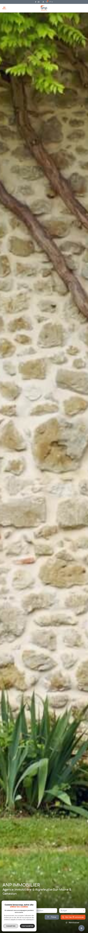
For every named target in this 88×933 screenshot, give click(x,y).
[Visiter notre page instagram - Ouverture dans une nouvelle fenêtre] (38, 2)
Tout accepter (27, 926)
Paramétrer (10, 926)
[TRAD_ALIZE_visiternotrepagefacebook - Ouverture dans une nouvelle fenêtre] (35, 2)
